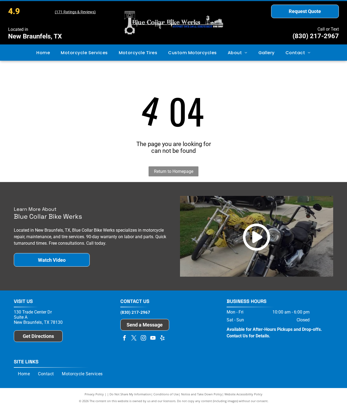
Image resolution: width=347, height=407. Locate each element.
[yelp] (162, 338)
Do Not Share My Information (130, 394)
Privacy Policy (94, 394)
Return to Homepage (173, 171)
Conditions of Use (166, 394)
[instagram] (143, 338)
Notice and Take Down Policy (201, 394)
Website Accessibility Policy (243, 394)
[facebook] (124, 338)
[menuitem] (43, 52)
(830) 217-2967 (316, 36)
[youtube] (153, 338)
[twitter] (134, 338)
